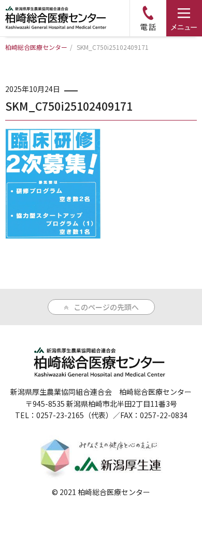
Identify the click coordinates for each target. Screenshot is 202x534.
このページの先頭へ (106, 307)
